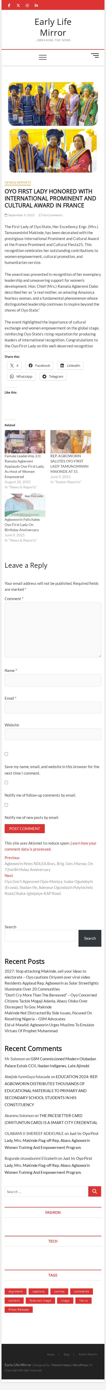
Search (10, 926)
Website (12, 724)
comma (59, 1291)
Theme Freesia (61, 1365)
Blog (66, 1354)
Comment (14, 598)
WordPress (80, 1365)
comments (81, 1291)
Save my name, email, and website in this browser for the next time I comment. (52, 770)
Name (11, 670)
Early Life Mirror (53, 27)
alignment (15, 1291)
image (65, 1300)
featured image (40, 1300)
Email (10, 698)
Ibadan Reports (88, 1354)
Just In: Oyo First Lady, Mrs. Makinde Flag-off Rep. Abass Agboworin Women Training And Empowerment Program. (52, 1140)
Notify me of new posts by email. (32, 817)
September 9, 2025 (20, 215)
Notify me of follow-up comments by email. (40, 795)
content (14, 1300)
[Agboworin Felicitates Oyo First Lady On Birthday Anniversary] (25, 505)
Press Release (18, 1309)
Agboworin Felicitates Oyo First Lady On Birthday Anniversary (22, 524)
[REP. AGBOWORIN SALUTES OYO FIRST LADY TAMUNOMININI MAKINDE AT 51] (70, 441)
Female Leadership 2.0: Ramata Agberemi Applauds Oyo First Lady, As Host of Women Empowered (24, 466)
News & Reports (18, 182)
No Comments (52, 215)
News (83, 1300)
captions (38, 1291)
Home (51, 1354)
